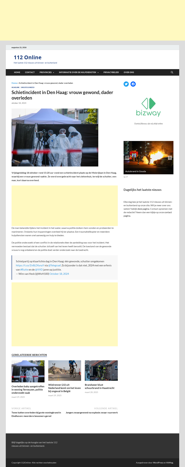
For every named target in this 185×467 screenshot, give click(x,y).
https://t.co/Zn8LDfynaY (30, 265)
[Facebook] (133, 84)
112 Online (27, 57)
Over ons (129, 72)
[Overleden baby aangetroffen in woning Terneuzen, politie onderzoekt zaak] (28, 372)
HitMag (169, 462)
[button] (170, 158)
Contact (30, 72)
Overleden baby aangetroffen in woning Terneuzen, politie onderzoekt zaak (28, 389)
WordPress (158, 462)
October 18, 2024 (59, 273)
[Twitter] (126, 84)
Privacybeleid (111, 72)
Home (17, 72)
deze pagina (143, 208)
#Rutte (24, 269)
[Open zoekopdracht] (172, 72)
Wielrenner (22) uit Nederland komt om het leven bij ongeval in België (64, 388)
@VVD (39, 269)
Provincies (46, 72)
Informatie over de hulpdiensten (77, 72)
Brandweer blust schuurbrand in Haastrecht (99, 386)
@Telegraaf (54, 265)
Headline (16, 87)
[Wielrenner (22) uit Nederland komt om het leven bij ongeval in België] (64, 371)
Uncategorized (27, 87)
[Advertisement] (92, 20)
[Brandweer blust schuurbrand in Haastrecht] (101, 371)
